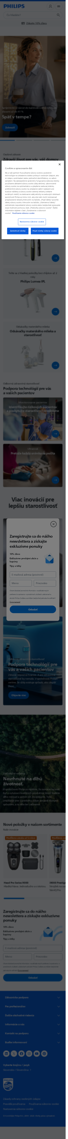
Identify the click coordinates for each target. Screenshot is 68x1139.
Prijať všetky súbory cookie (45, 230)
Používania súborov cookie (23, 213)
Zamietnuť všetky (18, 230)
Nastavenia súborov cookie (32, 221)
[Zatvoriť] (59, 164)
